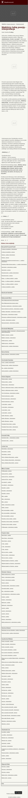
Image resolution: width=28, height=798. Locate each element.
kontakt (10, 797)
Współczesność (9, 2)
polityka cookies (16, 797)
